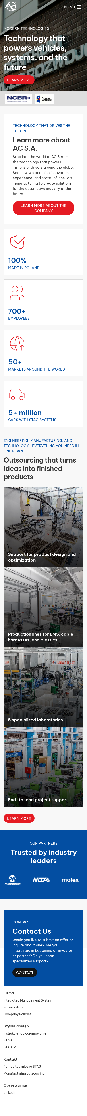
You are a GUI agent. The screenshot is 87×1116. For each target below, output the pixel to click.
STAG (8, 1040)
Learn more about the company (43, 208)
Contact (24, 972)
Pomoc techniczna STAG (22, 1066)
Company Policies (17, 1013)
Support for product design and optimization (42, 557)
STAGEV (10, 1047)
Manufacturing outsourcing (24, 1073)
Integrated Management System (28, 1000)
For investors (13, 1007)
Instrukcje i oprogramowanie (25, 1033)
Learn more (19, 90)
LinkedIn (10, 1092)
